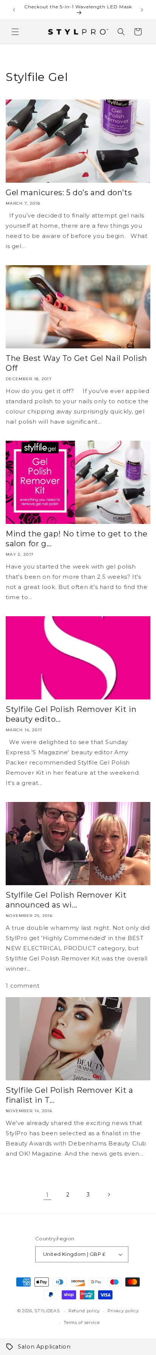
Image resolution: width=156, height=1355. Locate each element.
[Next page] (108, 1194)
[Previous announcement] (14, 10)
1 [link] (47, 1194)
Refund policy (84, 1310)
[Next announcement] (142, 10)
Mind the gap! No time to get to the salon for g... (77, 538)
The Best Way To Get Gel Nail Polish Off (76, 363)
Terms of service (82, 1322)
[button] (15, 31)
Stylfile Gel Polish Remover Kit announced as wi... (66, 899)
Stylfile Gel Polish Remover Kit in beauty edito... (71, 714)
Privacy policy (123, 1310)
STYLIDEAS (46, 1310)
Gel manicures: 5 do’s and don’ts (69, 192)
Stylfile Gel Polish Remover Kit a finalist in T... (69, 1095)
